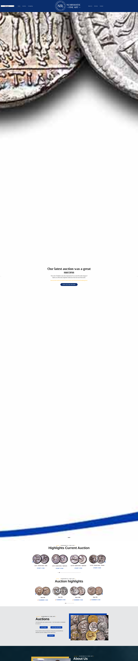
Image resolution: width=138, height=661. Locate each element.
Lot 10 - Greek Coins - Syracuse (59, 565)
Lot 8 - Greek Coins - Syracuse (40, 565)
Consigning (30, 6)
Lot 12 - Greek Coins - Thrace (78, 565)
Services (96, 6)
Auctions (24, 6)
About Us (90, 6)
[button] (0, 276)
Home (19, 6)
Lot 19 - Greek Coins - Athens (97, 565)
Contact (101, 6)
